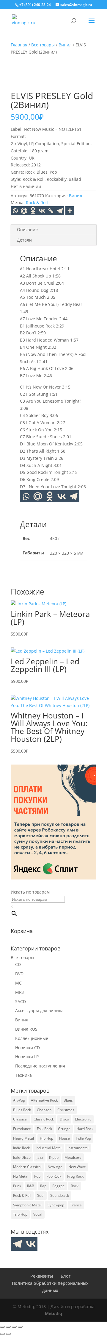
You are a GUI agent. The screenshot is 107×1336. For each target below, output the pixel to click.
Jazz (40, 1157)
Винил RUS (26, 1029)
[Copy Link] (50, 210)
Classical (20, 1119)
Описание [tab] (27, 229)
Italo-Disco (22, 1157)
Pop (37, 1176)
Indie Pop (83, 1138)
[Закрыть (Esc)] (20, 1327)
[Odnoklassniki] (33, 210)
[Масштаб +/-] (2, 1327)
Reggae (58, 1185)
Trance (76, 1205)
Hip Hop (46, 1138)
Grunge (64, 1128)
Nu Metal (20, 1176)
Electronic (83, 1119)
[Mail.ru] (38, 496)
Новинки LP (27, 1056)
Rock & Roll (37, 202)
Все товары (43, 45)
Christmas (65, 1109)
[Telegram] (59, 210)
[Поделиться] (14, 1327)
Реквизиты (41, 1276)
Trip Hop (20, 1214)
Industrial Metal (49, 1147)
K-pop (54, 1157)
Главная (19, 45)
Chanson (44, 1109)
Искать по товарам (30, 892)
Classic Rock (44, 1119)
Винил (65, 45)
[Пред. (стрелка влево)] (2, 1334)
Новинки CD (27, 1047)
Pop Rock (53, 1176)
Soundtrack (59, 1195)
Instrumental (78, 1147)
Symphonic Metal (27, 1205)
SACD (20, 1001)
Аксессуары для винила (39, 1010)
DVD (19, 973)
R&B (30, 1185)
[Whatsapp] (15, 210)
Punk (17, 1185)
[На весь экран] (8, 1327)
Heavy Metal (23, 1138)
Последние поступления (40, 1066)
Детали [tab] (24, 240)
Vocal (37, 1214)
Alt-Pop (19, 1100)
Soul (40, 1195)
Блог (65, 1276)
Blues (68, 1100)
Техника (23, 1075)
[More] (69, 210)
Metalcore (72, 1157)
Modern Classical (27, 1166)
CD (18, 964)
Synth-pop (56, 1205)
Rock (74, 1185)
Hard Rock (84, 1128)
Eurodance (22, 1128)
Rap (43, 1185)
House (64, 1138)
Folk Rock (44, 1128)
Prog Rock (75, 1176)
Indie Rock (21, 1147)
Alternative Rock (44, 1100)
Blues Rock (22, 1109)
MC (18, 983)
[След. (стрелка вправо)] (8, 1334)
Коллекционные (31, 1038)
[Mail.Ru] (24, 210)
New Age (55, 1166)
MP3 (19, 992)
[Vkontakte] (41, 210)
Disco (64, 1119)
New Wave (77, 1166)
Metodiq (53, 1313)
